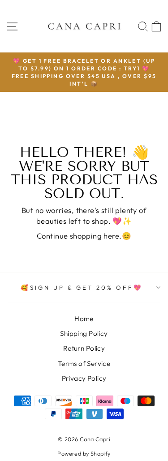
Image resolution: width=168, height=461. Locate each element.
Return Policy (84, 348)
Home (84, 318)
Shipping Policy (84, 333)
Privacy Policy (84, 378)
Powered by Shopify (83, 453)
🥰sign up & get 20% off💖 (81, 287)
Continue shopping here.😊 (84, 235)
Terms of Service (84, 363)
